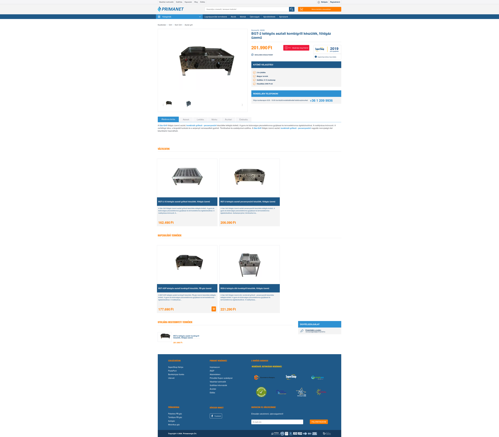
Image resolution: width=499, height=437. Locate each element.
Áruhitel (213, 389)
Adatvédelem (215, 374)
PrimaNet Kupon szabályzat (221, 378)
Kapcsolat (188, 2)
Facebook (217, 416)
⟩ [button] (242, 104)
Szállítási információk (218, 385)
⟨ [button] (163, 104)
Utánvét (171, 378)
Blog (196, 2)
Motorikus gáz (174, 424)
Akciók (233, 16)
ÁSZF (212, 370)
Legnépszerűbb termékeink (216, 16)
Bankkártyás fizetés (176, 374)
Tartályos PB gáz (175, 417)
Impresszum (215, 367)
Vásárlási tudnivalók (166, 2)
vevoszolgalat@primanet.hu (315, 332)
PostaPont (172, 370)
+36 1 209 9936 (321, 100)
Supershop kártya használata (327, 57)
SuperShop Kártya (175, 367)
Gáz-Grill (163, 125)
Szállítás (179, 2)
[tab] (168, 119)
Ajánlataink (283, 16)
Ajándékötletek (269, 16)
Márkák (243, 16)
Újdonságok (255, 16)
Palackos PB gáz (175, 413)
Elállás (202, 2)
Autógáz (171, 421)
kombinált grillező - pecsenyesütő (201, 125)
